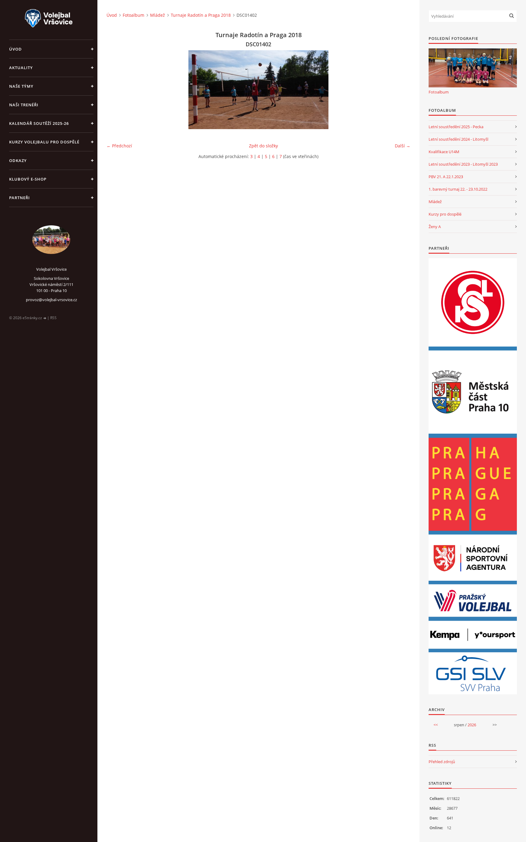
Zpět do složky (263, 146)
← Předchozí (119, 146)
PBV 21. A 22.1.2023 (446, 176)
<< (435, 725)
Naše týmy (21, 86)
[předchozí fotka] (116, 89)
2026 (472, 725)
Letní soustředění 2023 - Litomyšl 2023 (463, 164)
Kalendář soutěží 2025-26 (39, 123)
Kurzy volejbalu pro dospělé (44, 142)
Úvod (15, 49)
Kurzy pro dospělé (445, 214)
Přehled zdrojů (442, 761)
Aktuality (21, 67)
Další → (402, 146)
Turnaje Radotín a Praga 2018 (201, 15)
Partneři (19, 197)
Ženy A (435, 226)
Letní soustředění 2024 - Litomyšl (458, 139)
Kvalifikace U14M (444, 151)
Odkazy (18, 160)
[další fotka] (400, 89)
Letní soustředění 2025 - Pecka (456, 126)
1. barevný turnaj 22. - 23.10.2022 (458, 189)
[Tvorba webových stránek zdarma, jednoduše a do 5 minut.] (45, 318)
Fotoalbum (133, 15)
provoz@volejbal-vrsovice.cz (51, 299)
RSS (53, 317)
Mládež (157, 15)
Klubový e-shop (28, 179)
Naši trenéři (23, 104)
